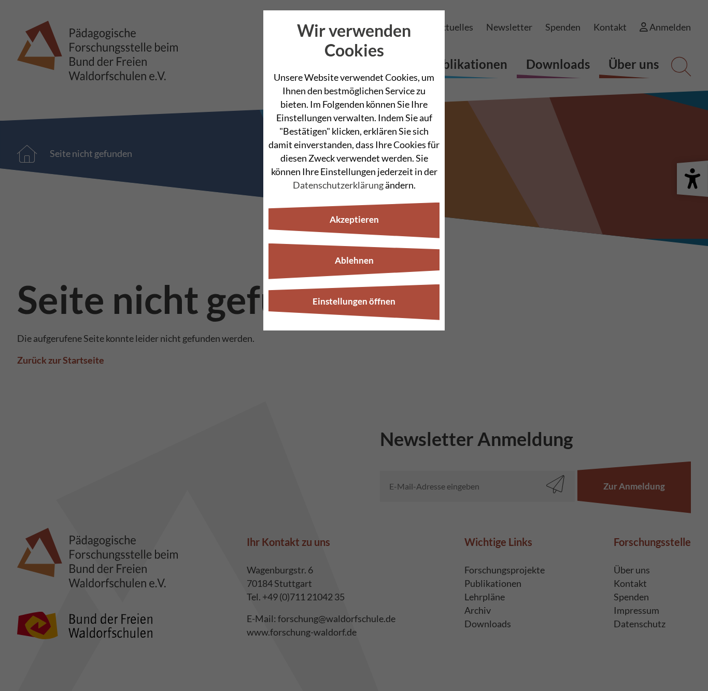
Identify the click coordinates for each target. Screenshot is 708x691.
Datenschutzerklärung (338, 185)
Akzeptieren (354, 219)
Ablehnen (354, 260)
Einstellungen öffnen (354, 301)
